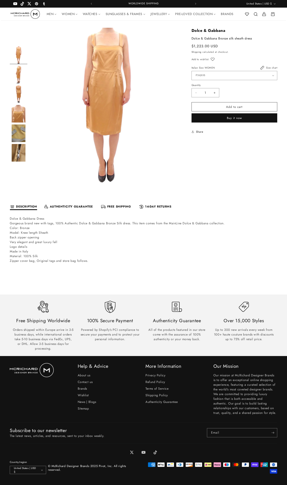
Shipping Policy (156, 395)
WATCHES (90, 14)
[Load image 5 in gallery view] (18, 133)
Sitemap (83, 408)
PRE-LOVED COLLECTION (194, 14)
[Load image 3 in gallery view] (18, 94)
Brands (82, 388)
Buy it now (234, 118)
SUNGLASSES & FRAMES (124, 14)
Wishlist (83, 395)
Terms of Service (157, 388)
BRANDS (227, 14)
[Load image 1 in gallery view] (18, 55)
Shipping (197, 52)
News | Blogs (87, 402)
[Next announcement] (195, 3)
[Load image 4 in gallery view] (18, 114)
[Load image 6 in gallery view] (18, 153)
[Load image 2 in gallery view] (18, 74)
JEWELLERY (159, 14)
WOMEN (68, 14)
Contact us (85, 382)
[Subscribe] (272, 432)
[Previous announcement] (91, 3)
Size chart (271, 68)
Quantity (196, 85)
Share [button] (199, 132)
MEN (50, 14)
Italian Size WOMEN (203, 68)
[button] (255, 14)
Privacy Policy (155, 375)
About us (84, 375)
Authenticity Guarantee (161, 402)
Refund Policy (155, 382)
